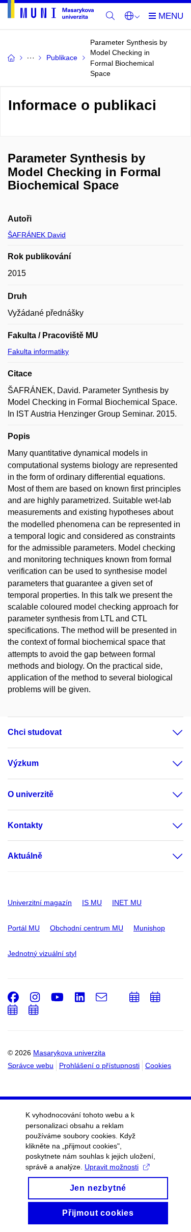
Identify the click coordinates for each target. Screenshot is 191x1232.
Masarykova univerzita (69, 1053)
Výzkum (23, 763)
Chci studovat (35, 732)
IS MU (92, 902)
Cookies (158, 1065)
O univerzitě (30, 794)
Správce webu (30, 1065)
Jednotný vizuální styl (42, 953)
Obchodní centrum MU (86, 928)
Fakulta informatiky (38, 351)
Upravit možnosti (112, 1167)
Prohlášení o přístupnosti (99, 1065)
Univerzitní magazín (40, 902)
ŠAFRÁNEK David (37, 235)
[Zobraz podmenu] (167, 732)
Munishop (149, 928)
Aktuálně (25, 856)
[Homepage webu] (51, 11)
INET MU (127, 902)
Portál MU (24, 928)
